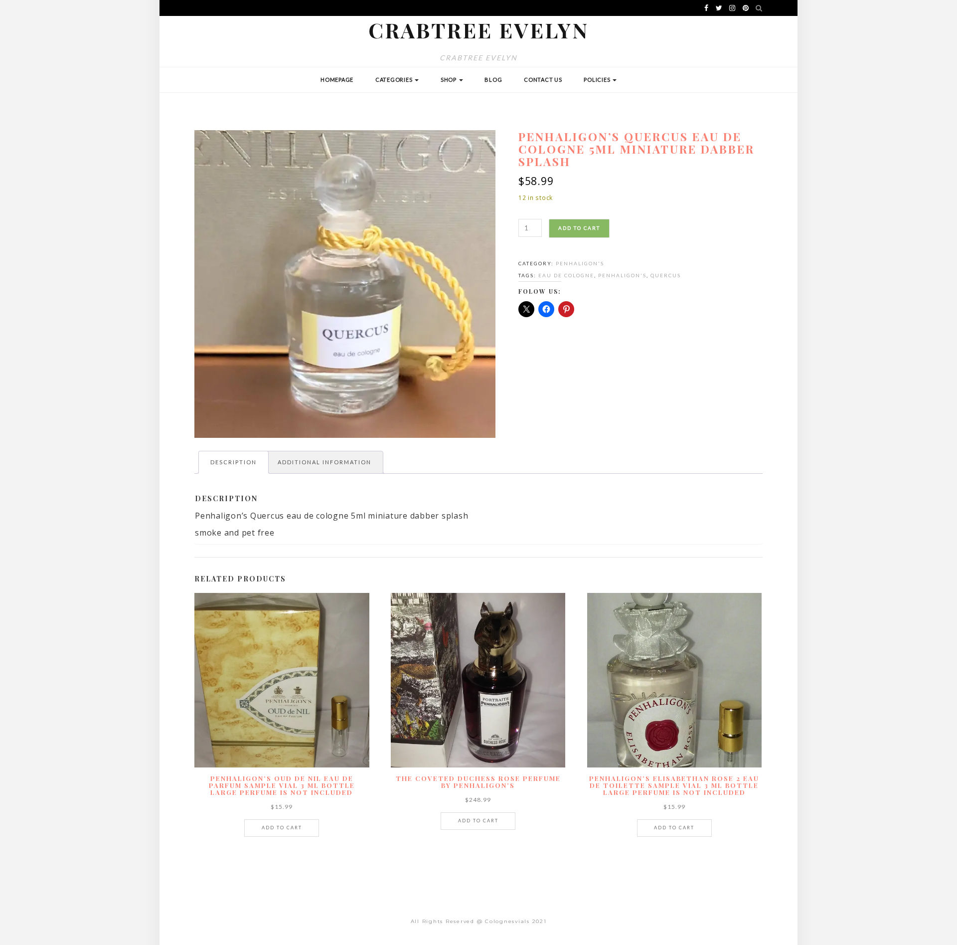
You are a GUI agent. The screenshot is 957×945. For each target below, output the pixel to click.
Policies (598, 79)
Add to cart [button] (282, 827)
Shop (449, 79)
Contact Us (543, 79)
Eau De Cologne (566, 275)
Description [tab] (233, 462)
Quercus (665, 275)
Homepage (336, 79)
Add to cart (579, 228)
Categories (394, 79)
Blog (493, 79)
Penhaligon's (580, 263)
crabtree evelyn (478, 30)
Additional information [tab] (324, 462)
